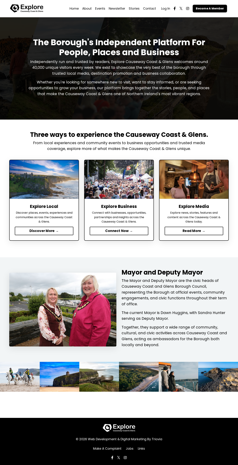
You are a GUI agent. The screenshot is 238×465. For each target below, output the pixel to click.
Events (100, 8)
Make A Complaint (107, 448)
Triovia (157, 439)
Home (74, 8)
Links (141, 448)
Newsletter (117, 8)
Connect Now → (119, 230)
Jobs (129, 448)
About (87, 8)
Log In (165, 8)
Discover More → (44, 230)
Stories (134, 8)
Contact (149, 8)
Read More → (194, 230)
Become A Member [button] (210, 8)
